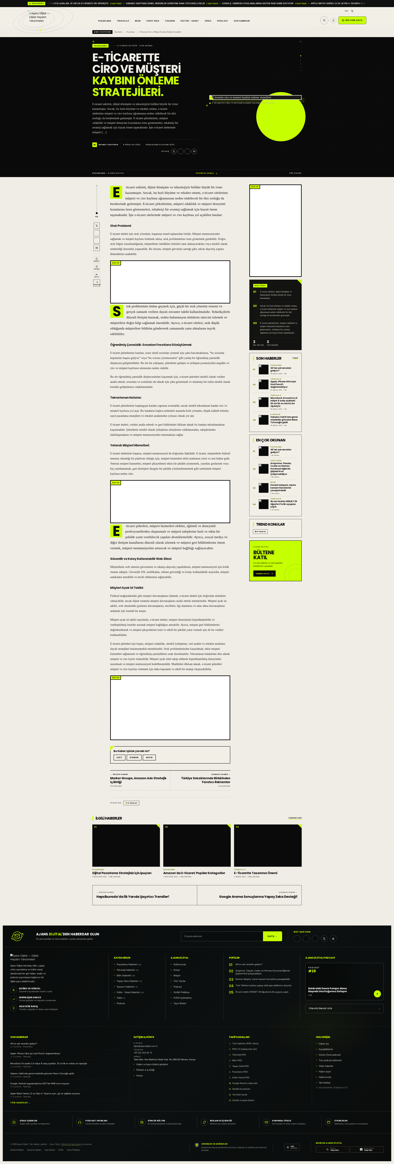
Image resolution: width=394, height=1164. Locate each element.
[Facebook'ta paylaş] (180, 151)
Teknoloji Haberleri (126, 970)
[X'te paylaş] (174, 151)
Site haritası (325, 1082)
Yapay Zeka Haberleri (127, 981)
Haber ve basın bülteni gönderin (152, 1064)
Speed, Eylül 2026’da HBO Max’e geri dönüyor (239, 3)
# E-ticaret (260, 531)
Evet (119, 757)
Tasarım (170, 20)
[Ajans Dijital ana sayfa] (43, 18)
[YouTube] (365, 11)
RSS (346, 11)
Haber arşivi (325, 1071)
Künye (176, 970)
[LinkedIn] (361, 11)
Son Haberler (242, 20)
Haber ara (324, 1043)
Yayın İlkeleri (179, 1003)
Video (208, 20)
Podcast (222, 20)
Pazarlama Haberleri (127, 964)
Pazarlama (104, 20)
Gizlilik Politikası (181, 992)
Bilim (138, 20)
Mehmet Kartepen (108, 145)
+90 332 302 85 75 (143, 1053)
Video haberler (326, 1066)
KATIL (272, 936)
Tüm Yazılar (179, 981)
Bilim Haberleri (124, 975)
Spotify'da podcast (241, 1089)
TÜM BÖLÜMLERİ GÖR (344, 1008)
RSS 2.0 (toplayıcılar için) (244, 1049)
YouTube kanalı (239, 1094)
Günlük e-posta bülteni (243, 1100)
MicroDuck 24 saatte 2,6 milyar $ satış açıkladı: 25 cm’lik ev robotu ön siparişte (48, 1063)
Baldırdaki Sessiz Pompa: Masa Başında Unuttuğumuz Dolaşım (327, 990)
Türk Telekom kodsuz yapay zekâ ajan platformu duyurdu (263, 985)
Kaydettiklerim (326, 1049)
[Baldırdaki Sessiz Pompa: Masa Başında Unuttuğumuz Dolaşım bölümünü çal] (377, 993)
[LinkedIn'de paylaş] (187, 151)
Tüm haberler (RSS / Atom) (245, 1043)
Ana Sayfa (118, 32)
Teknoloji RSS (239, 1055)
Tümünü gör (295, 818)
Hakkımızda (179, 964)
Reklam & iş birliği (145, 1070)
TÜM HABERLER (20, 1102)
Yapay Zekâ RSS (240, 1066)
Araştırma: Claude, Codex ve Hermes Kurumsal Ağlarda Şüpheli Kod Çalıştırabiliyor (262, 972)
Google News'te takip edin (245, 1083)
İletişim (177, 975)
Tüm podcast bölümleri (330, 1060)
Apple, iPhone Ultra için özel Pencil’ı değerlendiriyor (35, 1053)
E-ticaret (131, 803)
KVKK (60, 1150)
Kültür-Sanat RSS (240, 1077)
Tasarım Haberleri (126, 986)
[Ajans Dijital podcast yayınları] (333, 938)
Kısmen (134, 757)
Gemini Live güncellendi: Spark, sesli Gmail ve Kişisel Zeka (318, 3)
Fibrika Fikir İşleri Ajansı (71, 1144)
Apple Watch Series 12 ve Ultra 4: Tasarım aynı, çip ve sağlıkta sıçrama (153, 3)
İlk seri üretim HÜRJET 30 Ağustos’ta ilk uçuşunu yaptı (262, 992)
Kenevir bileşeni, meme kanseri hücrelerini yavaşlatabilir (262, 979)
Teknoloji (123, 20)
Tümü (295, 358)
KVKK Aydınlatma (182, 997)
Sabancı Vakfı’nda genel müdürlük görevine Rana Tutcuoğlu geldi (42, 1073)
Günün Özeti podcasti (330, 1054)
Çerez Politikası (73, 1150)
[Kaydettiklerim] (333, 20)
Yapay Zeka (152, 20)
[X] (352, 11)
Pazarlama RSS (240, 1072)
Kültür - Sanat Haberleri (128, 992)
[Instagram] (356, 11)
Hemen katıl (262, 573)
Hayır (149, 757)
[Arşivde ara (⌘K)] (324, 20)
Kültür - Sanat (190, 20)
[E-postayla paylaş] (194, 151)
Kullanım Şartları (34, 1150)
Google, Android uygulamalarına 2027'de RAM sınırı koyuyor (58, 3)
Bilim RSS (237, 1060)
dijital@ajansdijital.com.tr (146, 1046)
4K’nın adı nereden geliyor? (248, 964)
